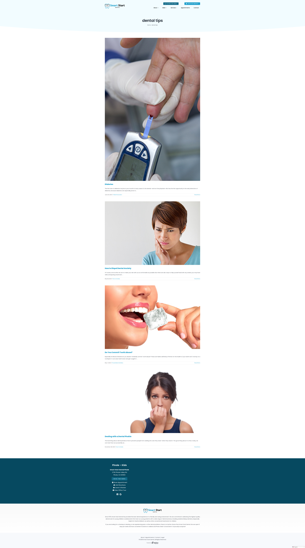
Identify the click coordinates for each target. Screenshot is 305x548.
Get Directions (120, 485)
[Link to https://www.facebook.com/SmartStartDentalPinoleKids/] (117, 494)
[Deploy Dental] (155, 542)
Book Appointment (120, 482)
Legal (162, 537)
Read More (197, 194)
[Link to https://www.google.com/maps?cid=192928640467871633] (120, 494)
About (142, 537)
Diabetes (109, 184)
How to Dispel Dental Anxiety (118, 268)
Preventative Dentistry (117, 363)
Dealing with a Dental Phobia (118, 436)
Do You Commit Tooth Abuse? (118, 352)
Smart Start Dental (148, 539)
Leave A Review (120, 488)
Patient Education (117, 194)
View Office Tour (120, 490)
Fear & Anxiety (116, 279)
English (296, 547)
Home (149, 25)
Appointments (149, 537)
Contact (157, 537)
